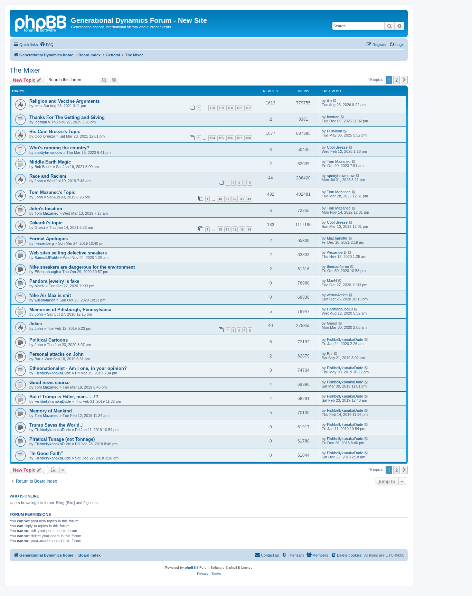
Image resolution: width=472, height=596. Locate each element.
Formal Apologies (48, 238)
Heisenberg (44, 243)
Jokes (35, 323)
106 (230, 138)
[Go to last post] (335, 101)
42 (234, 199)
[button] (404, 80)
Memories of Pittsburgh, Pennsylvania (70, 309)
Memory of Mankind (50, 410)
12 (234, 229)
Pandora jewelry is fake (54, 281)
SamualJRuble (47, 257)
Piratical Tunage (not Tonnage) (62, 439)
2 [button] (396, 80)
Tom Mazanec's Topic (52, 192)
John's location (45, 208)
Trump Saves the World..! (56, 425)
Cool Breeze (45, 136)
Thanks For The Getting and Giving (67, 117)
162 (248, 108)
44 (249, 199)
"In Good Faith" (46, 453)
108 (248, 138)
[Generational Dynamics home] (41, 22)
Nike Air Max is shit (50, 295)
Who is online (24, 496)
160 (230, 108)
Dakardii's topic (46, 222)
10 (220, 229)
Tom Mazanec (339, 161)
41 (227, 199)
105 (221, 138)
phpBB (190, 567)
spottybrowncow (48, 152)
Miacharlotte (337, 238)
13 (242, 229)
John (39, 181)
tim (37, 106)
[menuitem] (47, 44)
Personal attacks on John (56, 354)
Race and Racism (47, 176)
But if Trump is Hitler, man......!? (63, 396)
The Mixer (25, 70)
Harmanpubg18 (340, 309)
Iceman (41, 122)
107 (239, 138)
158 (212, 108)
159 (221, 108)
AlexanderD (337, 252)
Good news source (49, 382)
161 (239, 108)
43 (242, 199)
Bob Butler (43, 167)
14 (249, 229)
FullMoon (334, 131)
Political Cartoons (48, 340)
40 (220, 199)
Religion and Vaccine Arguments (64, 101)
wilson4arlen (45, 300)
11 (227, 229)
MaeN (40, 286)
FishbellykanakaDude (345, 339)
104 (212, 138)
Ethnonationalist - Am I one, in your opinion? (78, 368)
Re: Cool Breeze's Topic (54, 131)
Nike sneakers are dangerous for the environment (82, 267)
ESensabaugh (46, 272)
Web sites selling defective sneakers (68, 252)
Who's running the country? (59, 147)
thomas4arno (338, 266)
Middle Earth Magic (50, 162)
